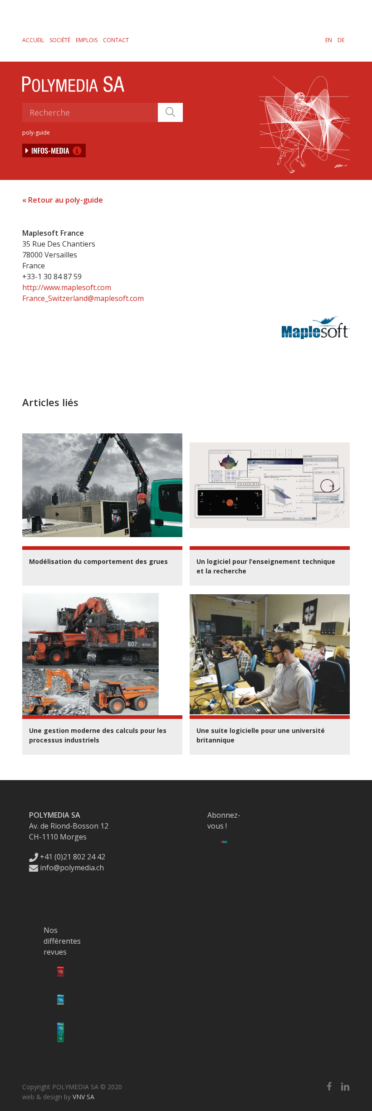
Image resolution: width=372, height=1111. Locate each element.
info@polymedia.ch (72, 868)
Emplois (87, 40)
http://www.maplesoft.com (66, 287)
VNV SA (83, 1096)
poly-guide (36, 132)
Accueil (33, 40)
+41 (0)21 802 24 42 (71, 857)
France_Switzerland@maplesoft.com (83, 298)
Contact (116, 40)
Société (59, 40)
